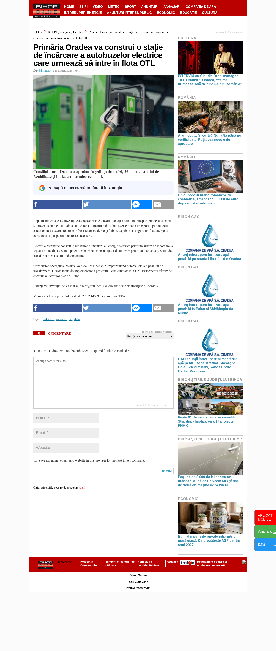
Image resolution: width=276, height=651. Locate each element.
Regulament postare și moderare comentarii (212, 563)
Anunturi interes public (129, 12)
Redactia (172, 561)
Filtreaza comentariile (157, 331)
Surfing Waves (235, 32)
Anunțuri (149, 6)
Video (98, 6)
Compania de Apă (201, 6)
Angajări (171, 6)
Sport (130, 6)
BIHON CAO (189, 217)
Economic (166, 12)
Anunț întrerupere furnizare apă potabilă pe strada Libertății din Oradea (209, 257)
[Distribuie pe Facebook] (57, 204)
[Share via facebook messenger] (142, 204)
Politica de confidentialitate (148, 563)
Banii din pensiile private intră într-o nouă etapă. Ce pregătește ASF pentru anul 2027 (209, 540)
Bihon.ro (45, 70)
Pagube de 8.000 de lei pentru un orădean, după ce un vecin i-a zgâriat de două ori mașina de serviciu (208, 481)
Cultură (210, 12)
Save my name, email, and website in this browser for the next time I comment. (92, 460)
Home (69, 6)
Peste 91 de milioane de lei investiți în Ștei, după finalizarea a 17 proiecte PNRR (208, 421)
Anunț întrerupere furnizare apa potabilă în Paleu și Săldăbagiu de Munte (205, 309)
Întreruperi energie (83, 12)
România (187, 98)
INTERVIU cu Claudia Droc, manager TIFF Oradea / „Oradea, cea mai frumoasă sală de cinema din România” (210, 80)
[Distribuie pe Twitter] (107, 204)
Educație (188, 12)
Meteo (114, 6)
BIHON (37, 32)
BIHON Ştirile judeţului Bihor (65, 32)
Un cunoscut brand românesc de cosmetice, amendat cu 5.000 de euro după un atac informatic (208, 199)
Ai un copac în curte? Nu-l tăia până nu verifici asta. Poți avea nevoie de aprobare (209, 140)
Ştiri (83, 6)
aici (81, 487)
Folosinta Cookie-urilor (89, 563)
